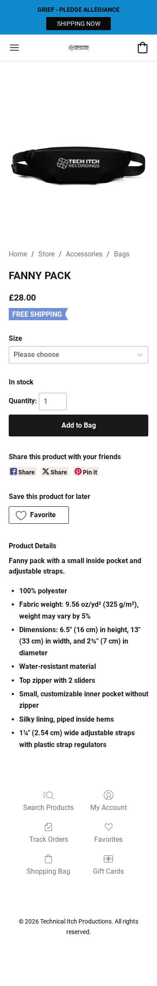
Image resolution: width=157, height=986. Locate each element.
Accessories (84, 254)
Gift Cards (108, 871)
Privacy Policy (56, 947)
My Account (108, 807)
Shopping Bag (48, 871)
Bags (122, 254)
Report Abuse (101, 947)
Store (46, 254)
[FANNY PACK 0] (78, 165)
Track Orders (48, 839)
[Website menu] (14, 47)
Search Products (48, 807)
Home (18, 254)
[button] (78, 23)
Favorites (108, 839)
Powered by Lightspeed (78, 962)
